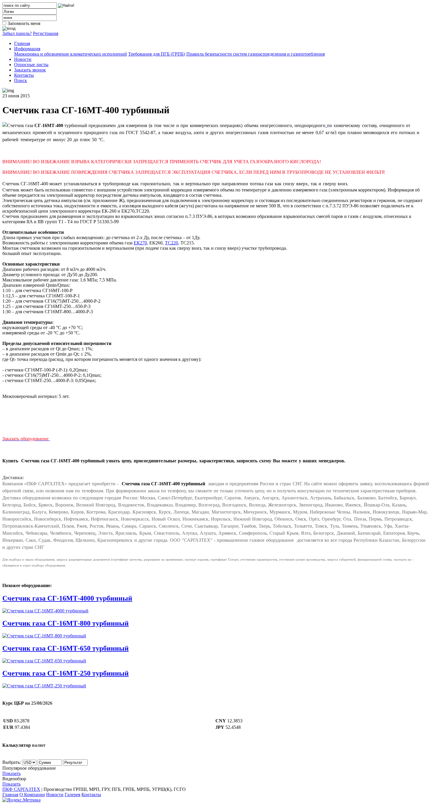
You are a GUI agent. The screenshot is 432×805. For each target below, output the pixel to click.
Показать (11, 773)
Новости (22, 59)
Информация (27, 48)
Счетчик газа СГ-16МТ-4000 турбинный (67, 598)
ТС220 (171, 242)
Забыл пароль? (17, 33)
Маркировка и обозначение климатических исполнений (70, 53)
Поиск (20, 80)
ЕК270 (140, 242)
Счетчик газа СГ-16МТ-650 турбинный (65, 648)
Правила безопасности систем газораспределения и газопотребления (255, 53)
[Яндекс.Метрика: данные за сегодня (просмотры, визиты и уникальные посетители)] (21, 800)
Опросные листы (31, 64)
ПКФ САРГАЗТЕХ (21, 789)
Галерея (72, 794)
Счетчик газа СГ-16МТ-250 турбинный (65, 673)
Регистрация (45, 33)
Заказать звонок (30, 69)
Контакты (24, 75)
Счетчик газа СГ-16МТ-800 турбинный (65, 623)
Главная (22, 43)
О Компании (32, 794)
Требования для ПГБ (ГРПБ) (156, 53)
